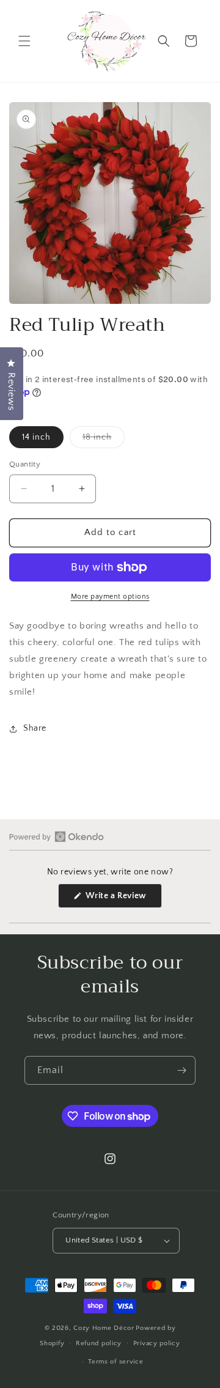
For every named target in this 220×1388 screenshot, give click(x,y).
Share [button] (34, 728)
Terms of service (115, 1361)
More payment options (110, 596)
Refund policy (99, 1343)
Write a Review (123, 899)
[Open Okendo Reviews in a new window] (56, 836)
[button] (24, 41)
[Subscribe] (181, 1070)
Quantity (24, 464)
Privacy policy (156, 1343)
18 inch (103, 440)
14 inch (36, 437)
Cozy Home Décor (103, 1328)
